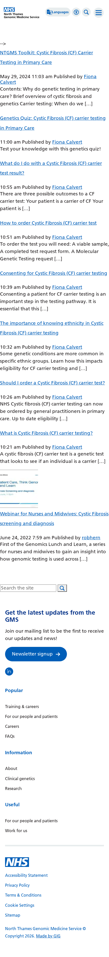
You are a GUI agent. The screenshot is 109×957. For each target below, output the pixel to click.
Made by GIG (48, 936)
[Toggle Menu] (99, 12)
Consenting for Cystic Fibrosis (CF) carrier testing (53, 273)
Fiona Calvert (67, 142)
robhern (91, 538)
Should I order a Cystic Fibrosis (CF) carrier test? (52, 383)
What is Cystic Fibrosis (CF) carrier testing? (46, 433)
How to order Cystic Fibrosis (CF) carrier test (48, 223)
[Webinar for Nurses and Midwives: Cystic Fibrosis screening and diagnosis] (19, 488)
